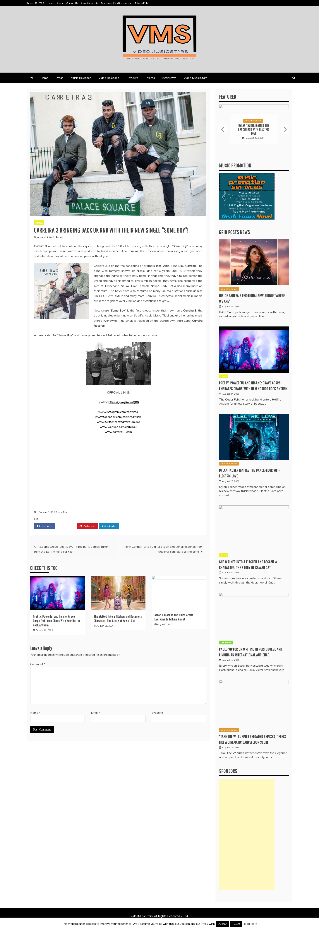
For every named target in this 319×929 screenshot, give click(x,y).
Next (285, 129)
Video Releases (109, 78)
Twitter (67, 526)
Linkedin (110, 526)
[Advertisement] (247, 834)
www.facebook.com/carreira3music (118, 417)
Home (50, 3)
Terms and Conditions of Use (116, 3)
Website (157, 712)
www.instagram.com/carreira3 (118, 412)
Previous (223, 129)
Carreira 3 (44, 512)
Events (150, 78)
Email (95, 712)
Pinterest (88, 526)
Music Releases (81, 78)
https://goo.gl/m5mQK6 (124, 402)
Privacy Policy (142, 3)
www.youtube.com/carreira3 (118, 427)
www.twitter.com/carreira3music (118, 422)
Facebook (45, 526)
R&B (52, 512)
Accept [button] (222, 923)
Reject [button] (236, 923)
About (60, 3)
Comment (37, 664)
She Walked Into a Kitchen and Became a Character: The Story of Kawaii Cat (254, 129)
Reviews (132, 78)
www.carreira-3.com (118, 432)
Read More (250, 923)
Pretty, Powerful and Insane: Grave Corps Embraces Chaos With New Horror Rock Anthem (56, 621)
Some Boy (61, 512)
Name (35, 712)
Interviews (169, 78)
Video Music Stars (195, 78)
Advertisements (89, 3)
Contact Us (72, 3)
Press (59, 78)
